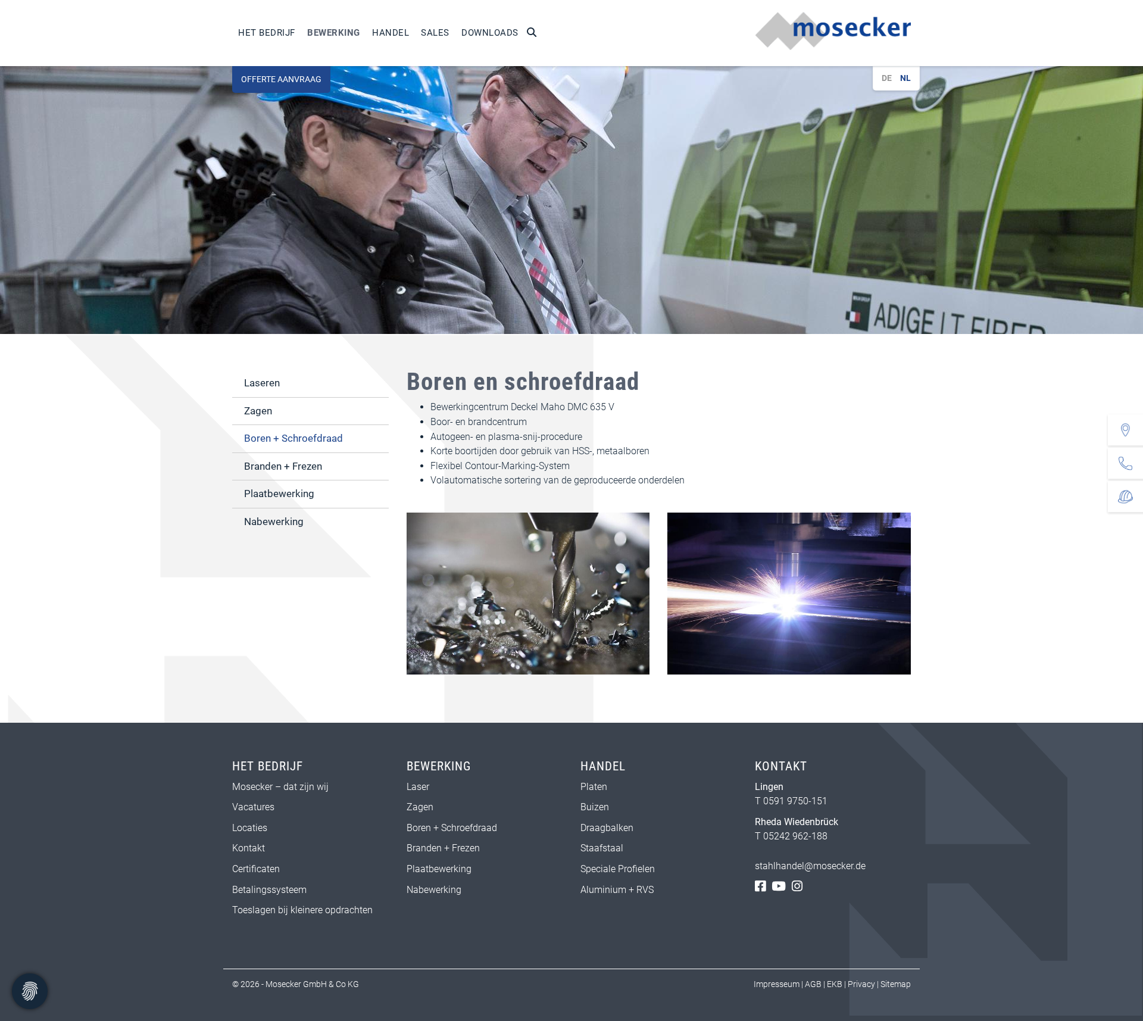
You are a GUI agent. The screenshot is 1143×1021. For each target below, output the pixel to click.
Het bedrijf (266, 32)
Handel (390, 32)
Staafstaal (601, 848)
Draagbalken (606, 827)
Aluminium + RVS (618, 889)
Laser (418, 786)
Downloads (490, 32)
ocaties (252, 827)
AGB (813, 984)
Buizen (594, 807)
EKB (834, 984)
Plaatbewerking (279, 493)
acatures (256, 807)
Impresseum (777, 984)
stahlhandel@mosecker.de (810, 866)
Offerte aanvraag (281, 79)
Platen (593, 786)
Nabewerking (274, 521)
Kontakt (248, 848)
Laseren (262, 383)
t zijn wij (311, 786)
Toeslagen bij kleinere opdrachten (302, 910)
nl (905, 78)
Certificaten (256, 869)
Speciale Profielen (617, 869)
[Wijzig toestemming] (30, 991)
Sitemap (895, 984)
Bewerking (333, 32)
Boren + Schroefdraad (293, 438)
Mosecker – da (263, 786)
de (887, 78)
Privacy (861, 984)
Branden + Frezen (283, 466)
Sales (435, 32)
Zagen (258, 411)
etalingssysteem (272, 889)
